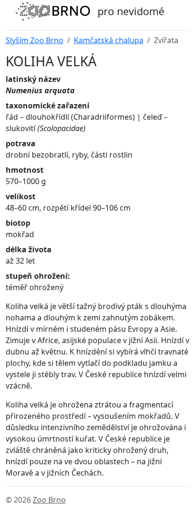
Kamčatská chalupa (108, 40)
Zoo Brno (49, 500)
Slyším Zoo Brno (34, 40)
